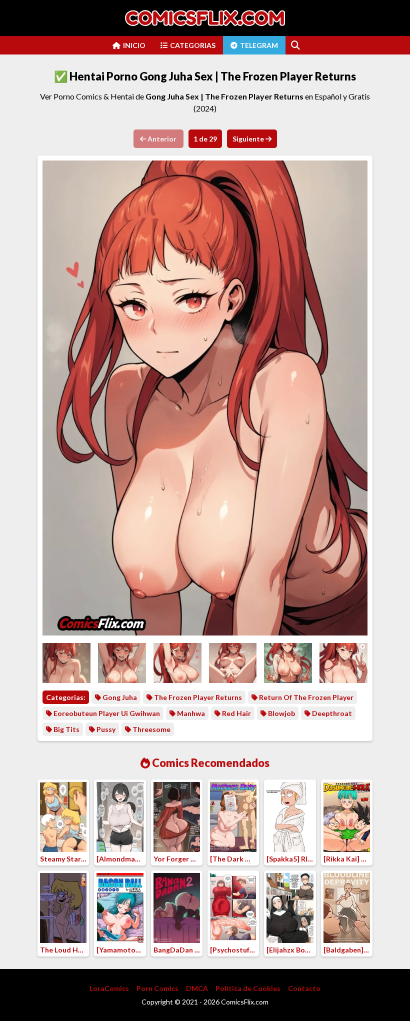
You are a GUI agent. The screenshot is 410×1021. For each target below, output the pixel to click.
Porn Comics (157, 988)
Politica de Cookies (248, 988)
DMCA (197, 988)
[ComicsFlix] (205, 18)
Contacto (304, 988)
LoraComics (109, 988)
